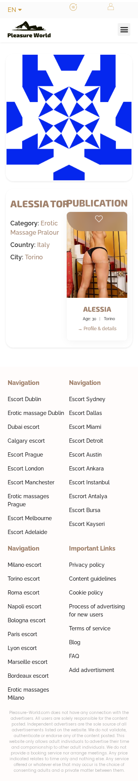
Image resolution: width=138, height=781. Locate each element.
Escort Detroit (86, 441)
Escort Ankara (86, 468)
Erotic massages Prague (28, 500)
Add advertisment (91, 670)
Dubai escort (23, 427)
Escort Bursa (84, 510)
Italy (43, 245)
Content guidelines (92, 579)
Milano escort (24, 565)
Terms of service (89, 628)
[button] (124, 29)
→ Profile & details (97, 328)
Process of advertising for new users (97, 610)
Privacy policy (87, 565)
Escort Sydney (87, 399)
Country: (23, 245)
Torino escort (24, 579)
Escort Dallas (85, 413)
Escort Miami (85, 427)
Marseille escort (28, 662)
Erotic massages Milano (28, 694)
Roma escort (23, 593)
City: (16, 257)
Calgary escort (26, 441)
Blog (74, 642)
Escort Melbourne (30, 518)
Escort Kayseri (87, 524)
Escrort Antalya (88, 496)
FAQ (74, 656)
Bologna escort (27, 620)
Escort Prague (25, 455)
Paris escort (22, 634)
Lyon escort (22, 648)
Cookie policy (86, 593)
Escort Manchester (31, 482)
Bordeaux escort (28, 676)
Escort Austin (85, 455)
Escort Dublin (24, 399)
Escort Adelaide (27, 532)
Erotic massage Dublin (36, 413)
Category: (24, 223)
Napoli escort (24, 606)
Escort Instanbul (89, 482)
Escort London (26, 468)
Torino (34, 257)
